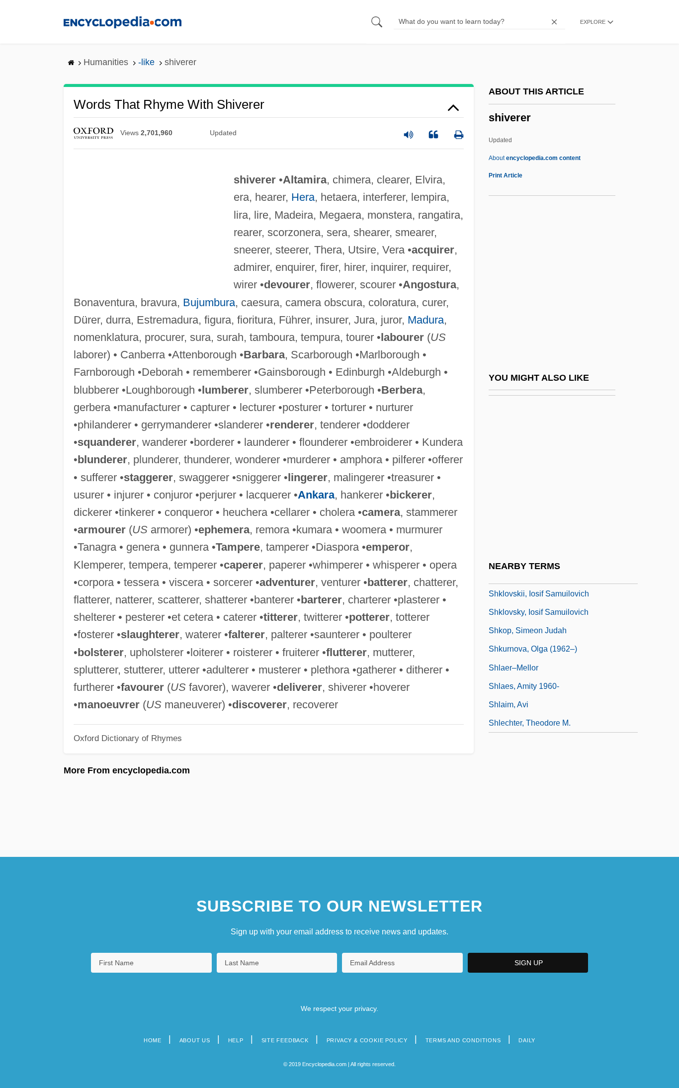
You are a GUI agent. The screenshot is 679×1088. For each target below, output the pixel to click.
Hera (303, 197)
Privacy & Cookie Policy (367, 1040)
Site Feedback (285, 1040)
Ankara (316, 495)
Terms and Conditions (463, 1040)
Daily (526, 1040)
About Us (194, 1040)
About (535, 158)
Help (236, 1040)
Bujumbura (209, 302)
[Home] (122, 21)
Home (153, 1040)
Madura (426, 320)
